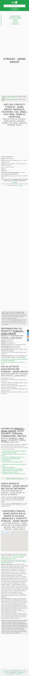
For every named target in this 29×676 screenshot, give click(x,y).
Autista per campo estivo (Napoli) (10, 472)
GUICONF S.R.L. (4, 557)
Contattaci (15, 24)
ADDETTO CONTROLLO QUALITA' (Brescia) (12, 470)
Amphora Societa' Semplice (19, 555)
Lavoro (15, 22)
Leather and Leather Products (12, 99)
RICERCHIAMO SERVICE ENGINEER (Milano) (12, 469)
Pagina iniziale (15, 16)
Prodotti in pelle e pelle (11, 96)
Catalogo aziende (15, 18)
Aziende (3, 96)
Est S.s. (14, 558)
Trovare (14, 9)
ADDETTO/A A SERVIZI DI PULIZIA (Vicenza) (12, 461)
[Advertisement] (14, 42)
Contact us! (20, 185)
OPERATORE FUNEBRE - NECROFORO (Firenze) (13, 473)
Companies (4, 99)
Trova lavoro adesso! (14, 478)
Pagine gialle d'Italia (7, 670)
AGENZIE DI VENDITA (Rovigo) (9, 452)
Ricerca (15, 20)
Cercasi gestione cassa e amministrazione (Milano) (14, 451)
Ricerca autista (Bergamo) (8, 467)
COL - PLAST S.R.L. (13, 557)
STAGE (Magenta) (6, 460)
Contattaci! (14, 182)
